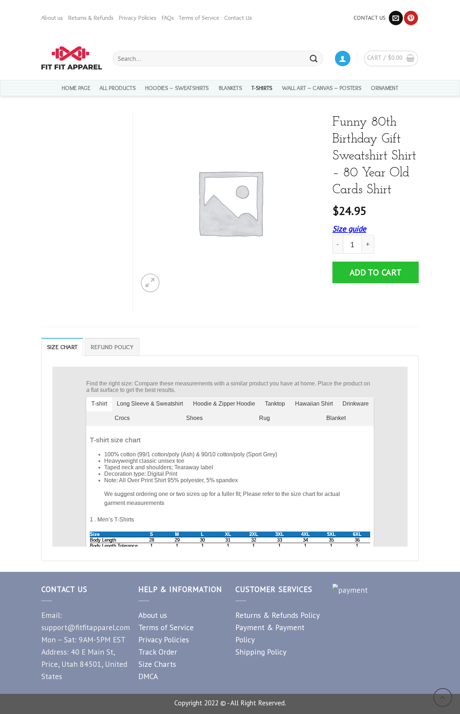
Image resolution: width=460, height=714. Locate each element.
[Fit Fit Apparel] (71, 57)
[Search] (314, 58)
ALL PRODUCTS (118, 88)
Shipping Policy (260, 652)
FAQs (167, 17)
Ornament (384, 88)
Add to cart (376, 272)
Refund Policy (112, 347)
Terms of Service (199, 17)
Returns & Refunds (91, 17)
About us (52, 17)
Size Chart (62, 347)
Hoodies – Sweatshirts (177, 88)
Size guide (349, 228)
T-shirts (262, 88)
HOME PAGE (76, 88)
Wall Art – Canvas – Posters (322, 88)
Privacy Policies (137, 17)
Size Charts (157, 664)
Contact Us (238, 17)
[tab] (62, 347)
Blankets (230, 88)
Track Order (157, 652)
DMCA (148, 676)
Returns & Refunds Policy (277, 615)
